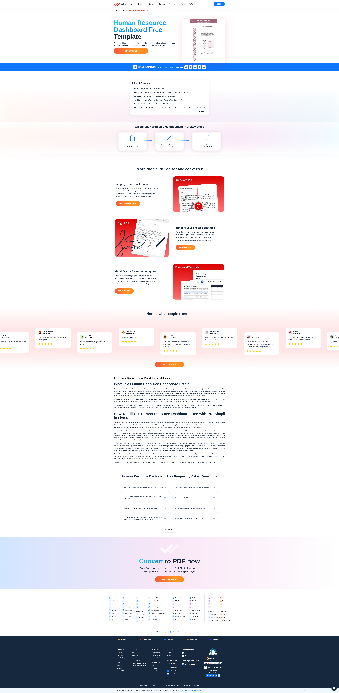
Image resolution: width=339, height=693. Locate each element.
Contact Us (136, 658)
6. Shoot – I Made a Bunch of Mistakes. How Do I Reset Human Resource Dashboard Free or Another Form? (169, 108)
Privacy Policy (144, 685)
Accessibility (155, 658)
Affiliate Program (122, 658)
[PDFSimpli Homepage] (123, 4)
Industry (169, 655)
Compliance (186, 685)
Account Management (139, 665)
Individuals (170, 658)
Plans (169, 653)
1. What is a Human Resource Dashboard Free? (149, 88)
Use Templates (124, 291)
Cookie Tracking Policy (195, 690)
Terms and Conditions (172, 685)
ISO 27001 (154, 671)
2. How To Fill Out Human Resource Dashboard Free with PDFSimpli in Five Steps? (160, 92)
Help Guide (136, 655)
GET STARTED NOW (169, 364)
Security (196, 685)
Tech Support (136, 660)
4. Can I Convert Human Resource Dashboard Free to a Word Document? (157, 100)
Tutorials (119, 668)
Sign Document (185, 247)
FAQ (133, 653)
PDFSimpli (117, 10)
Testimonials (155, 655)
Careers (119, 653)
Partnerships (155, 653)
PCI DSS (154, 668)
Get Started (131, 51)
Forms (123, 10)
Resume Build (171, 663)
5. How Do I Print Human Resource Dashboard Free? (150, 104)
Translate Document (128, 203)
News (118, 665)
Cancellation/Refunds (139, 663)
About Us (120, 655)
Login (219, 4)
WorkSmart (120, 671)
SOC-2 (153, 665)
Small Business (172, 660)
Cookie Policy (157, 685)
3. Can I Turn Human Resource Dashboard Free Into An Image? (154, 96)
